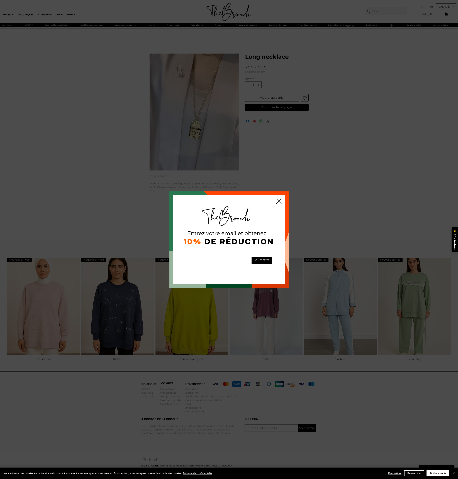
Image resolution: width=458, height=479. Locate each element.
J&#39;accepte (438, 473)
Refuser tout (414, 473)
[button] (279, 201)
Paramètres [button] (394, 473)
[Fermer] (454, 473)
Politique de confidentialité (197, 473)
